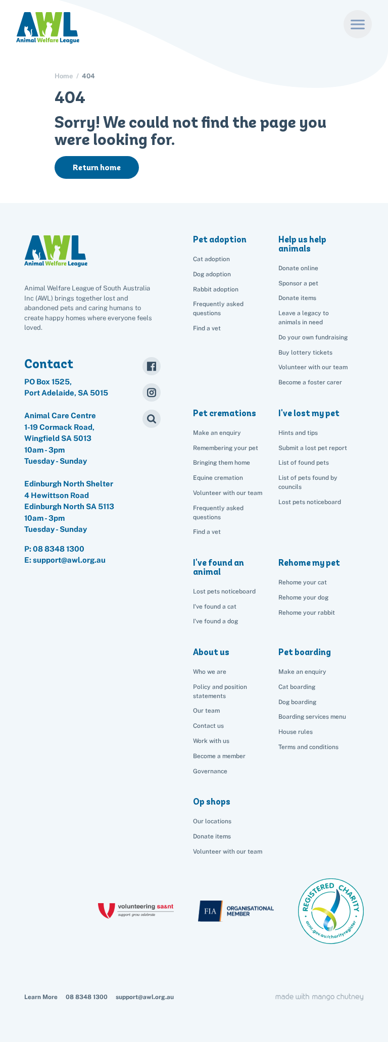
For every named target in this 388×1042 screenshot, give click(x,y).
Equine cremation (218, 477)
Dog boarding (297, 702)
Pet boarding (304, 652)
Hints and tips (298, 432)
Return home (97, 167)
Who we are (209, 671)
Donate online (298, 268)
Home (64, 76)
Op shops (211, 802)
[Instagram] (151, 392)
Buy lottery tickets (305, 352)
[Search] (151, 419)
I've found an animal (218, 567)
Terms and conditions (308, 747)
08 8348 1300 (58, 548)
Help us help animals (302, 244)
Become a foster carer (310, 382)
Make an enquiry (302, 671)
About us (211, 652)
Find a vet (207, 328)
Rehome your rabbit (306, 612)
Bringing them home (221, 462)
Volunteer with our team (313, 367)
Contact (48, 363)
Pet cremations (224, 413)
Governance (210, 771)
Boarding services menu (312, 716)
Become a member (219, 756)
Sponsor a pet (298, 283)
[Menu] (358, 24)
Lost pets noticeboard (309, 502)
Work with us (211, 741)
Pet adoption (220, 239)
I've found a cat (214, 606)
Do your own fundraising (313, 337)
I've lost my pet (309, 413)
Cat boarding (296, 686)
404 (88, 76)
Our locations (212, 821)
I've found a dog (215, 621)
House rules (295, 731)
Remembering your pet (225, 448)
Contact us (208, 725)
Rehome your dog (303, 597)
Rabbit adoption (215, 289)
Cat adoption (211, 259)
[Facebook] (151, 366)
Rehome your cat (302, 582)
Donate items (297, 298)
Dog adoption (212, 274)
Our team (206, 710)
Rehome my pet (309, 563)
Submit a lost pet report (312, 448)
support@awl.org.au (145, 997)
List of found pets (303, 462)
